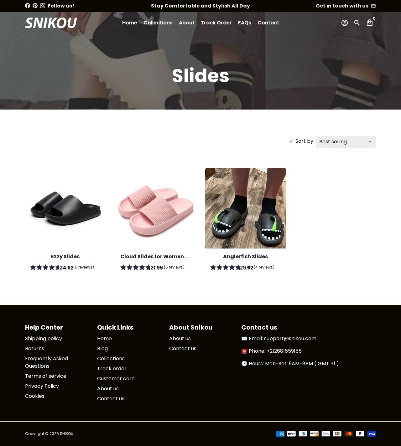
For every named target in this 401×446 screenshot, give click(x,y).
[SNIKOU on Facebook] (27, 5)
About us (108, 388)
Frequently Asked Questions (46, 362)
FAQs (244, 22)
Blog (102, 348)
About (187, 22)
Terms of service (45, 376)
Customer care (116, 378)
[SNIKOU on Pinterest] (35, 5)
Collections (158, 22)
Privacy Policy (42, 386)
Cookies (34, 396)
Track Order (216, 22)
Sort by (301, 141)
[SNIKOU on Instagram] (42, 5)
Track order (112, 368)
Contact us (110, 398)
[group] (65, 268)
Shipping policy (43, 338)
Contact (268, 22)
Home (129, 22)
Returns (34, 348)
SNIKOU (66, 433)
